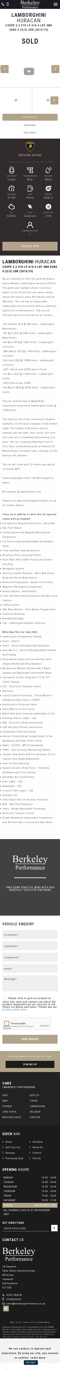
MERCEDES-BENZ (11, 1117)
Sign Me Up (30, 1064)
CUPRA (34, 1100)
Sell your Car (13, 1147)
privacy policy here (14, 1009)
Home (9, 1142)
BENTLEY (35, 1095)
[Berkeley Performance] (30, 4)
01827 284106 (14, 1295)
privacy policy (43, 1322)
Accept (30, 1362)
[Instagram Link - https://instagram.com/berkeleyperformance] (6, 1308)
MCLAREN (35, 1111)
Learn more (38, 1357)
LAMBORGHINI (37, 1106)
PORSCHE (35, 1117)
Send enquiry (30, 1039)
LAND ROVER (9, 1111)
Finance (37, 1153)
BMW (5, 1100)
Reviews (10, 1153)
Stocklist (38, 1142)
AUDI (5, 1095)
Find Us (37, 1158)
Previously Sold (14, 1158)
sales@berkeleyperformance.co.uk (25, 1303)
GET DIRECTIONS (13, 1222)
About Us (38, 1147)
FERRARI (7, 1106)
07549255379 (13, 1299)
